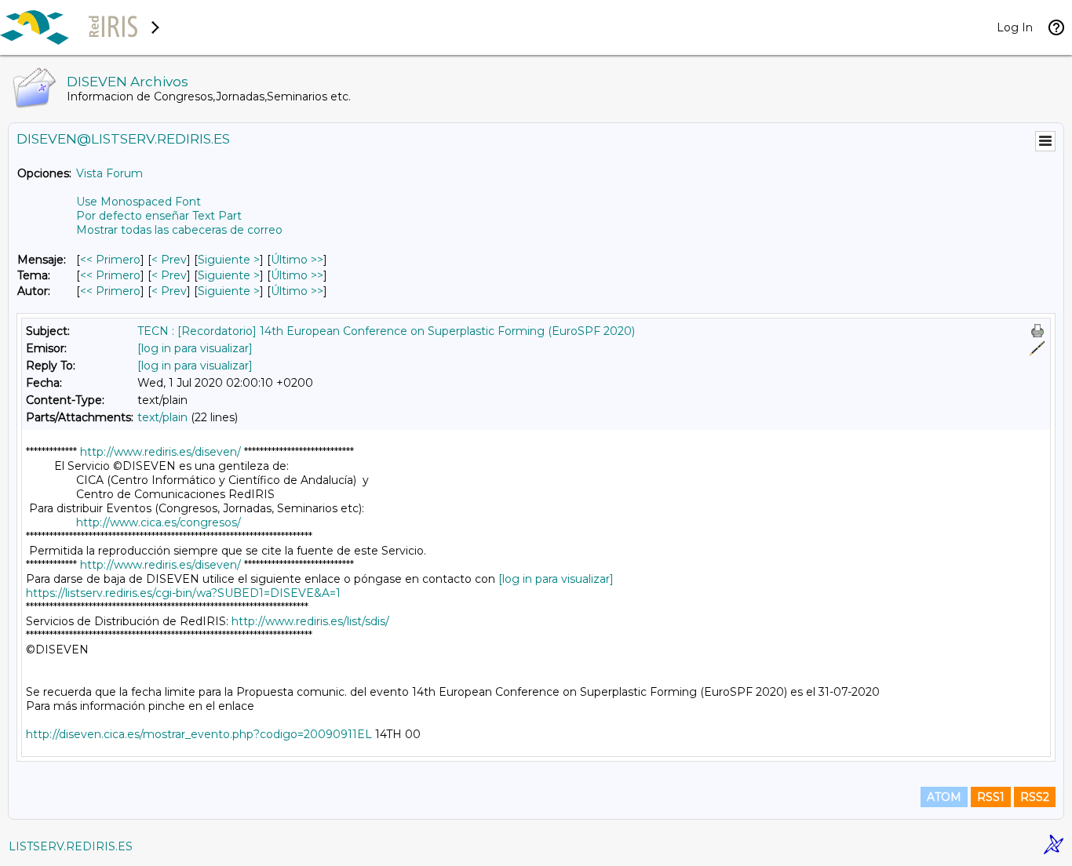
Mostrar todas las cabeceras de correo (179, 230)
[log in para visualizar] (195, 348)
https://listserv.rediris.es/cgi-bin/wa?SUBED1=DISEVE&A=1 (183, 593)
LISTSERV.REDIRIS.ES (71, 846)
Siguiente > (229, 260)
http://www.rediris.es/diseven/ (160, 452)
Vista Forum (109, 173)
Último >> (297, 260)
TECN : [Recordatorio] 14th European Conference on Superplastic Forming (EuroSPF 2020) (386, 331)
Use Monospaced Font (138, 202)
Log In (1015, 27)
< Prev (169, 260)
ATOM (944, 797)
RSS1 (991, 797)
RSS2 (1034, 797)
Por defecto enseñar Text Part (159, 216)
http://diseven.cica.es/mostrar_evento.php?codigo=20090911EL (199, 734)
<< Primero (110, 260)
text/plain (162, 417)
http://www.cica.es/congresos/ (158, 522)
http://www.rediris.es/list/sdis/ (310, 621)
